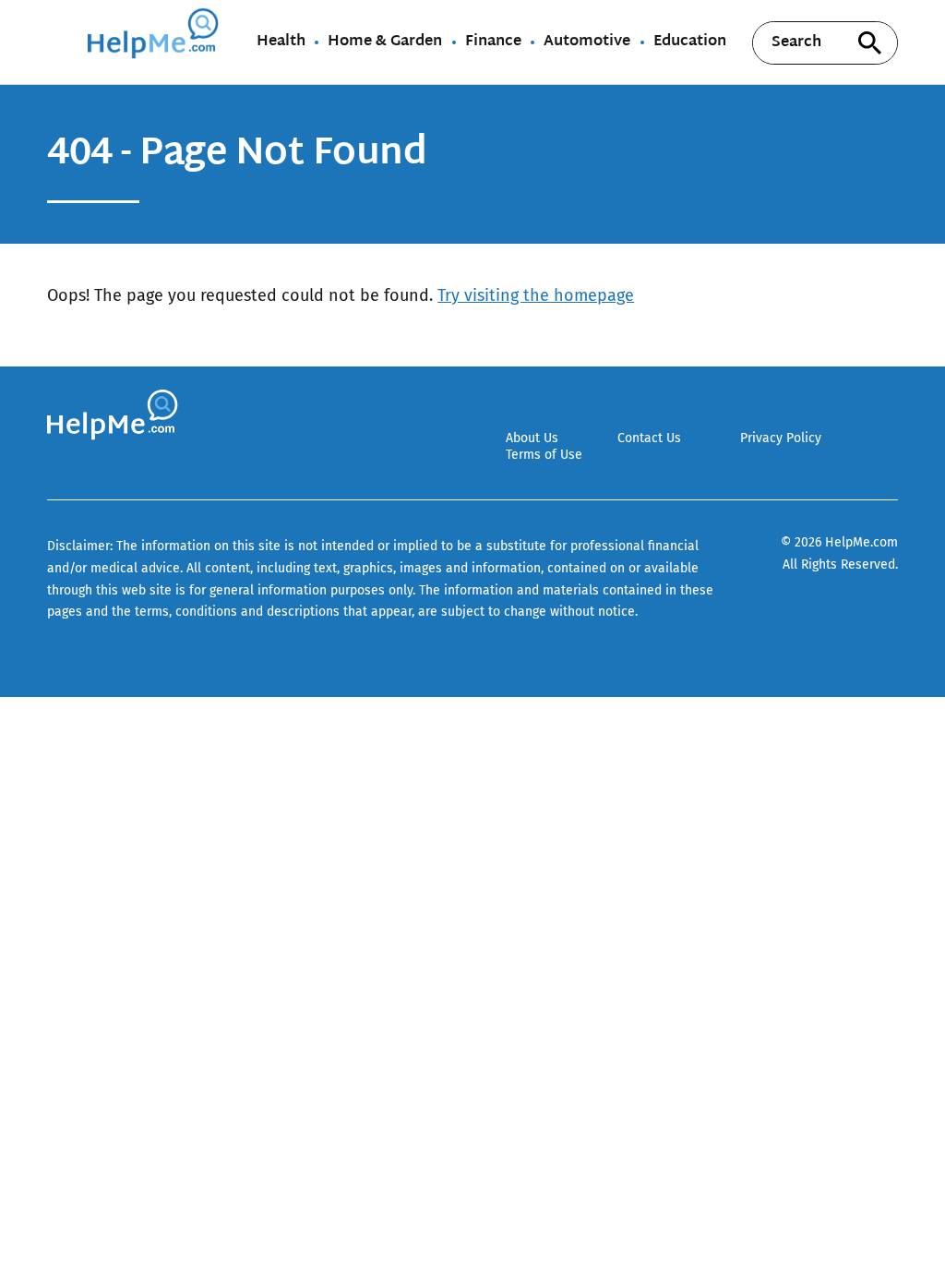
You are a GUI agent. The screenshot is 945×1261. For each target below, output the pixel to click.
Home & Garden (385, 42)
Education (689, 42)
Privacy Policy (780, 438)
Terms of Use (544, 454)
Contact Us (649, 438)
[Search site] (870, 43)
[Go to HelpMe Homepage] (156, 42)
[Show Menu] (59, 41)
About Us (532, 438)
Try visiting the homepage (535, 295)
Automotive (587, 42)
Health (281, 42)
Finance (493, 42)
